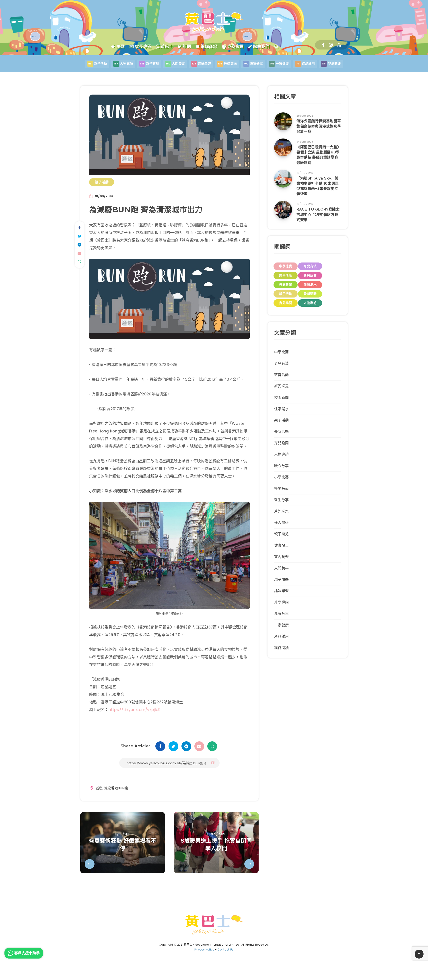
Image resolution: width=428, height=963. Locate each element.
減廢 (99, 788)
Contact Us (226, 949)
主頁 (120, 46)
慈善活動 (285, 275)
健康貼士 (281, 545)
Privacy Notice (204, 949)
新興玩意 (310, 275)
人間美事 (281, 568)
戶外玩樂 (281, 511)
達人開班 (281, 522)
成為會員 (235, 46)
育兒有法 (310, 266)
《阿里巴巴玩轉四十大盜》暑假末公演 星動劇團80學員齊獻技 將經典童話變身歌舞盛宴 (318, 155)
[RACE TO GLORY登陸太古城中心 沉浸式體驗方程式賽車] (283, 210)
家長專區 (143, 46)
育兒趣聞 (285, 303)
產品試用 (281, 636)
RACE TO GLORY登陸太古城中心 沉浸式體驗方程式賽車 (318, 214)
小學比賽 (281, 477)
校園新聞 (285, 285)
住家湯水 (310, 285)
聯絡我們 (261, 46)
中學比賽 (285, 266)
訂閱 (186, 46)
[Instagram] (331, 45)
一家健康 (281, 625)
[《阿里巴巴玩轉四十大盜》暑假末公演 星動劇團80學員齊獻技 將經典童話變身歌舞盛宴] (283, 147)
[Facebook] (323, 45)
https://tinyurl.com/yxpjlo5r (135, 709)
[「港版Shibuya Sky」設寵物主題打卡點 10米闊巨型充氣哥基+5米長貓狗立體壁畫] (283, 179)
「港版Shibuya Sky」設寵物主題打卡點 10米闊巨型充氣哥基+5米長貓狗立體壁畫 (317, 186)
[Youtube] (339, 45)
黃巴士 (166, 46)
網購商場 (208, 46)
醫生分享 (281, 499)
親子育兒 (281, 534)
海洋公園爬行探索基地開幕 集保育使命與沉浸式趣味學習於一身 (318, 126)
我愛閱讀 (281, 647)
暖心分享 (281, 465)
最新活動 (310, 294)
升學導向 (281, 602)
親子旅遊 (281, 579)
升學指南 (281, 488)
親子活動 (102, 182)
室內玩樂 (281, 556)
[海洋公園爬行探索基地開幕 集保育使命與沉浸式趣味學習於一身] (283, 121)
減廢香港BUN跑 (116, 788)
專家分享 (281, 613)
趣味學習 (281, 590)
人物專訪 (310, 303)
